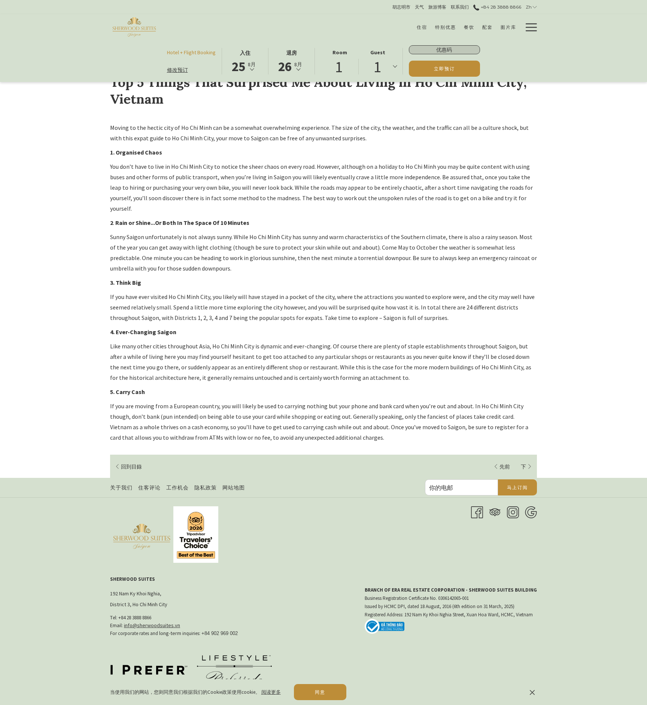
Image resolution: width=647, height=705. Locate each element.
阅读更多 (271, 692)
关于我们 (121, 487)
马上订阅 (517, 487)
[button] (245, 60)
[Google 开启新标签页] (531, 511)
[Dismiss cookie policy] (532, 692)
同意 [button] (320, 692)
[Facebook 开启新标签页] (477, 511)
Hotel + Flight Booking (191, 52)
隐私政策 (205, 487)
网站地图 (233, 487)
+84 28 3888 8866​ (500, 7)
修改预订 (177, 70)
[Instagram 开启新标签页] (513, 511)
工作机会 (178, 487)
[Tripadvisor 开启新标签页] (495, 511)
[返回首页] (134, 27)
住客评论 (149, 487)
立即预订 (444, 68)
